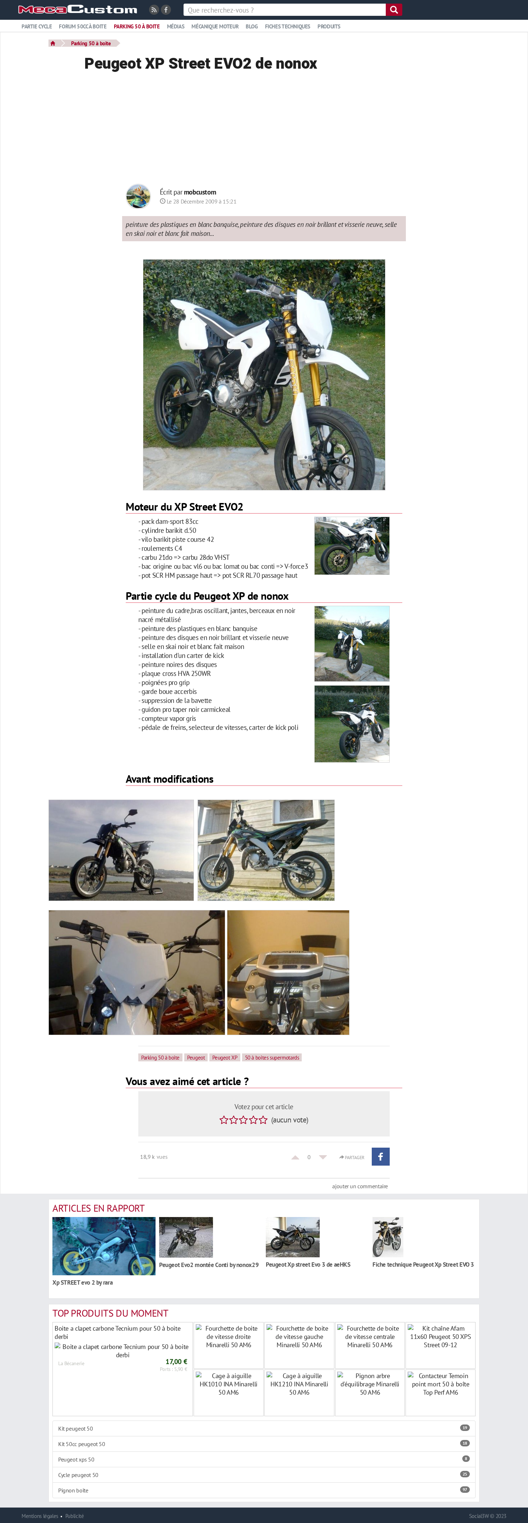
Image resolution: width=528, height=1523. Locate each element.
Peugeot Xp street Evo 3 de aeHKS (308, 1264)
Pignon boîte (262, 1490)
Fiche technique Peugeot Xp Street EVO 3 (423, 1264)
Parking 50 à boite (137, 26)
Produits (329, 26)
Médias (176, 26)
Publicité (74, 1516)
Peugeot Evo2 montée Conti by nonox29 (209, 1265)
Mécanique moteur (214, 26)
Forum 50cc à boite (82, 26)
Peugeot (196, 1057)
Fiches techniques (287, 26)
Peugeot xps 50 (262, 1459)
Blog (252, 26)
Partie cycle (37, 26)
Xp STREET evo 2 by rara (82, 1282)
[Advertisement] (264, 129)
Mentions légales (40, 1516)
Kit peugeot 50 (262, 1428)
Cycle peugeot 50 (262, 1475)
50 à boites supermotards (272, 1057)
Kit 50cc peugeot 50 (262, 1444)
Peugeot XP (224, 1057)
